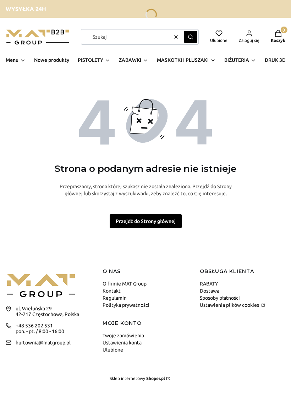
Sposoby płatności (220, 298)
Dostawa (209, 291)
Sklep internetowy (137, 378)
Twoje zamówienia (123, 335)
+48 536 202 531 (34, 325)
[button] (190, 37)
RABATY (209, 284)
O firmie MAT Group (125, 284)
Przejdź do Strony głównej (146, 221)
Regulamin (115, 298)
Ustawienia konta (122, 342)
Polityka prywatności (126, 305)
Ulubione (113, 350)
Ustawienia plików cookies (230, 305)
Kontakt (112, 291)
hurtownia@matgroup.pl (43, 342)
